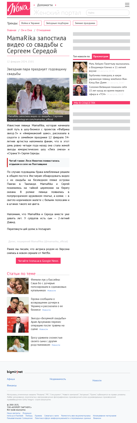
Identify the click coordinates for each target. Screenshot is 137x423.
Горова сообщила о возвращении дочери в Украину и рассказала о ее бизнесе (47, 304)
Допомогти (45, 5)
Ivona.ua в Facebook (15, 415)
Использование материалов (104, 415)
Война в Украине (30, 23)
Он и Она (26, 30)
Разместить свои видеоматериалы (76, 415)
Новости (51, 290)
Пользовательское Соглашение (20, 418)
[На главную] (57, 13)
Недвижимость (58, 379)
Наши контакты (13, 413)
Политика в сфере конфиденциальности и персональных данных (63, 418)
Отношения (43, 30)
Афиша (11, 379)
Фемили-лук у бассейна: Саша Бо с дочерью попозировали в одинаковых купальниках (48, 285)
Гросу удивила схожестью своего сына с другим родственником (46, 341)
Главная (11, 30)
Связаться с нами (51, 415)
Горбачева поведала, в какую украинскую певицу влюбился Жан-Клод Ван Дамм (108, 79)
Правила (38, 415)
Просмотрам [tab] (100, 56)
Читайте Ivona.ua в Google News (38, 260)
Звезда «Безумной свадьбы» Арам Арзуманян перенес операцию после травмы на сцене (48, 323)
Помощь (29, 415)
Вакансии (97, 418)
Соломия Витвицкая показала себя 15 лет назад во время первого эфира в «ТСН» (108, 90)
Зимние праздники (85, 23)
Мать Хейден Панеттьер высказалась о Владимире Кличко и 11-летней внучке (109, 67)
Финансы (12, 385)
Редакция (27, 413)
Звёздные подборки (57, 23)
